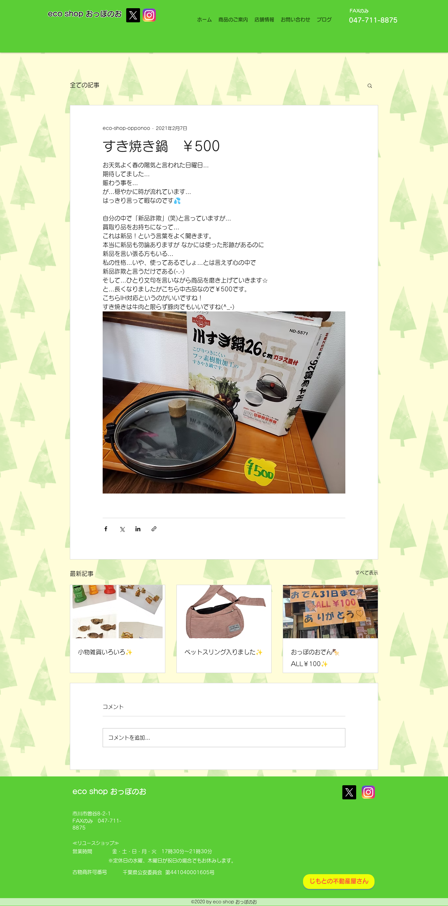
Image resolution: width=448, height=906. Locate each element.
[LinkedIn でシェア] (138, 529)
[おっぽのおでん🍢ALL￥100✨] (330, 611)
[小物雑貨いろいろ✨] (117, 611)
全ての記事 (84, 85)
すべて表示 (366, 572)
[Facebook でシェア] (106, 529)
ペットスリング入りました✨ (224, 652)
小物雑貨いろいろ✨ (105, 652)
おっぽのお (104, 13)
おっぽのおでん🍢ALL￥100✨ (315, 658)
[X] (133, 15)
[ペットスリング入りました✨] (224, 611)
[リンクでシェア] (154, 529)
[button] (370, 85)
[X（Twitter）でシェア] (122, 529)
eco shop (67, 13)
